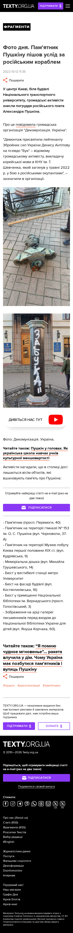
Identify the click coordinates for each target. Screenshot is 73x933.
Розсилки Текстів (14, 832)
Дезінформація (13, 866)
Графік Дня (10, 894)
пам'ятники (52, 686)
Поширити (16, 80)
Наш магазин (12, 890)
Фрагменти (10, 827)
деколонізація (29, 686)
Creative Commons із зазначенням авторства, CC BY (41, 916)
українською (29, 919)
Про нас (8, 818)
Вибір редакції (13, 837)
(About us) (21, 818)
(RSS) (14, 822)
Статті (7, 822)
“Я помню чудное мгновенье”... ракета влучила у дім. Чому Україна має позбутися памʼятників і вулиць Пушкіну (33, 657)
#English (8, 842)
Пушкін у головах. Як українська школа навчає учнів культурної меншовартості (35, 453)
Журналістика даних (17, 851)
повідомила (26, 124)
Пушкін (10, 686)
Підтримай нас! (13, 885)
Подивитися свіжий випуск (36, 786)
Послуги (8, 856)
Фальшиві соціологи (17, 861)
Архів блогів (11, 899)
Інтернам (9, 875)
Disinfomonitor (12, 870)
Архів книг (10, 904)
